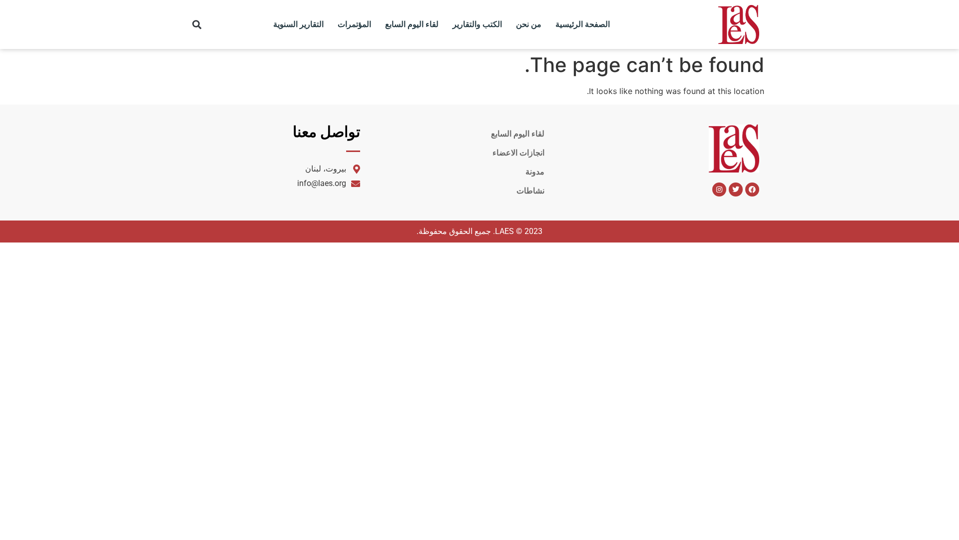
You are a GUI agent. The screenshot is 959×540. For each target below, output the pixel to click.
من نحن (528, 24)
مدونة (534, 171)
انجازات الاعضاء (518, 153)
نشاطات (530, 191)
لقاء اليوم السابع (412, 24)
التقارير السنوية (298, 24)
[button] (197, 24)
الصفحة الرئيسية (582, 24)
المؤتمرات (354, 24)
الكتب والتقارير (477, 24)
